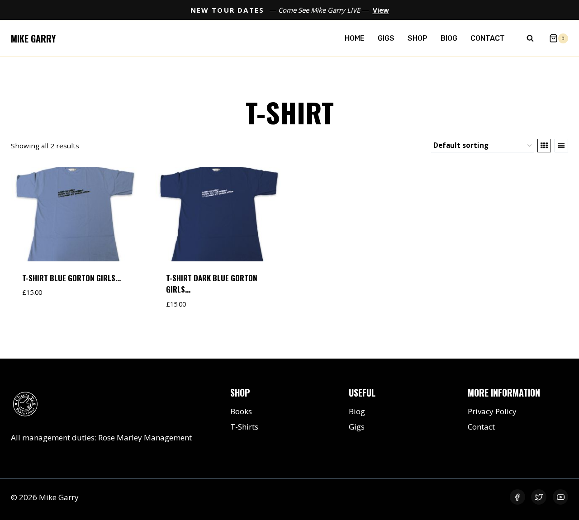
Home (355, 38)
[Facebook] (517, 497)
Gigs (386, 38)
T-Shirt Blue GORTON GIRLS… (71, 278)
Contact (487, 38)
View (381, 9)
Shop (417, 38)
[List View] (561, 145)
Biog (449, 38)
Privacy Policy (492, 411)
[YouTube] (560, 497)
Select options (52, 319)
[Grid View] (544, 145)
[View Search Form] (530, 38)
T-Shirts (244, 426)
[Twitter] (538, 497)
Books (241, 411)
